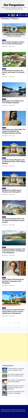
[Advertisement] (14, 347)
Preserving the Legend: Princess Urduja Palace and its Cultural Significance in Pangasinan (13, 311)
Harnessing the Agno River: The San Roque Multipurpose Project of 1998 (13, 220)
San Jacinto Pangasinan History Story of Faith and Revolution (13, 43)
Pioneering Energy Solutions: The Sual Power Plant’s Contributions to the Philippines (13, 251)
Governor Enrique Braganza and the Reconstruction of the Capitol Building (13, 161)
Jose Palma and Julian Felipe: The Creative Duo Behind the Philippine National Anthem (13, 131)
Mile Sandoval (5, 46)
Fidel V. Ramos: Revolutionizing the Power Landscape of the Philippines (13, 281)
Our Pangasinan (14, 4)
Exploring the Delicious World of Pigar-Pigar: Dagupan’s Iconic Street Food (16, 387)
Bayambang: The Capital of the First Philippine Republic (12, 102)
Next (19, 322)
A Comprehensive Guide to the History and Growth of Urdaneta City (13, 72)
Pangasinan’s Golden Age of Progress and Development (11, 191)
